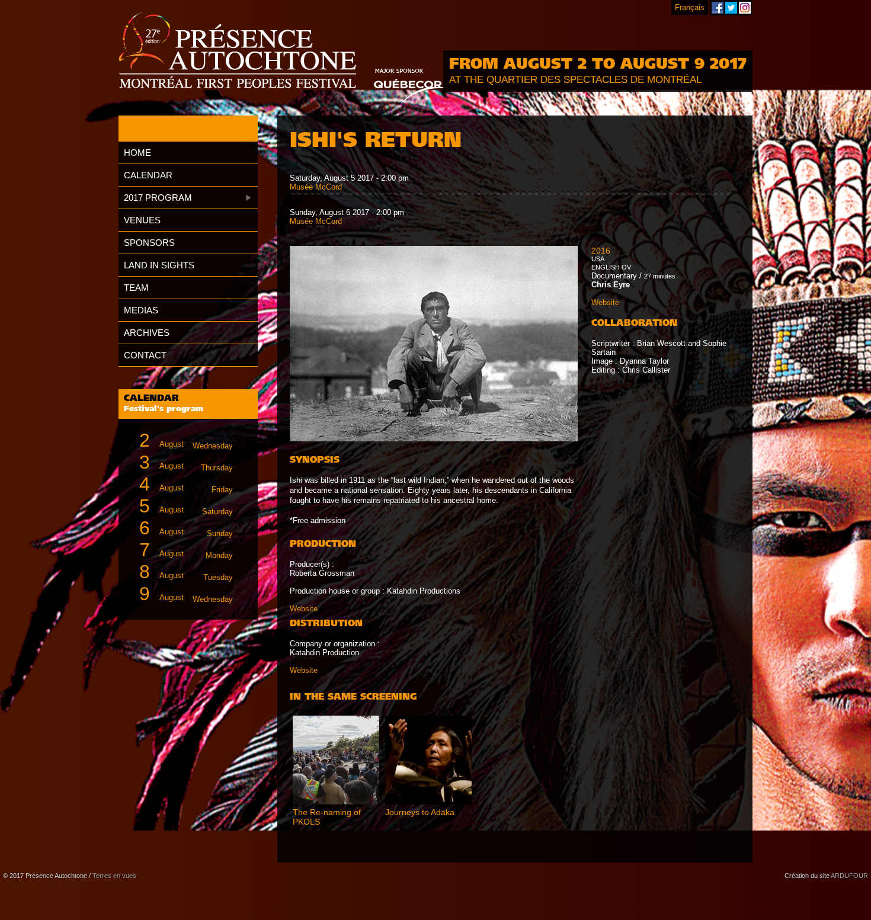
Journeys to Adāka (419, 812)
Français (690, 7)
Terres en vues (114, 875)
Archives (146, 333)
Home (137, 153)
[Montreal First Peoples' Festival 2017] (237, 51)
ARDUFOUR (849, 875)
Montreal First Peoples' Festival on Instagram (745, 8)
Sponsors (149, 243)
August (186, 440)
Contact (145, 355)
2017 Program (158, 198)
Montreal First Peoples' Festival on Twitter (731, 8)
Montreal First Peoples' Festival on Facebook (717, 8)
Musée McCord (316, 186)
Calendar (148, 175)
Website (304, 608)
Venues (142, 220)
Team (136, 288)
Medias (141, 310)
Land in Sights (159, 265)
